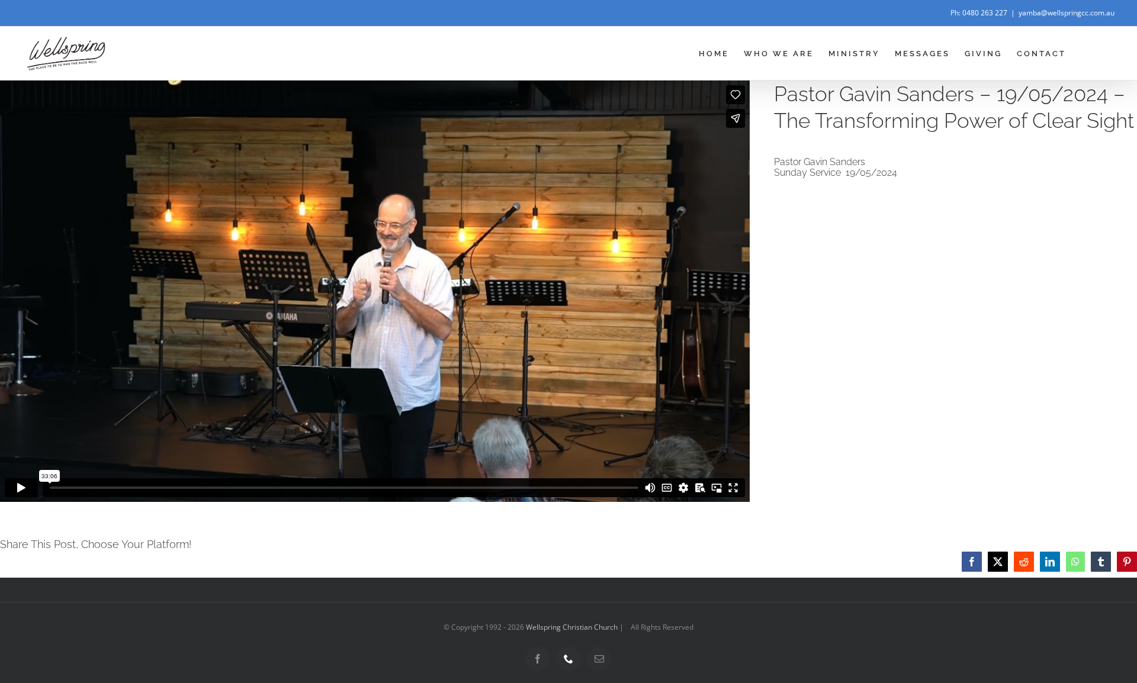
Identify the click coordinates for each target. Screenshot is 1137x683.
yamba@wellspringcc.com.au (1066, 13)
